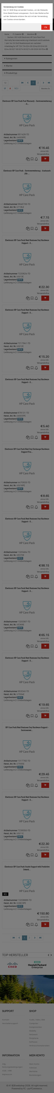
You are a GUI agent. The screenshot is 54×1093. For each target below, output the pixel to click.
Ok (45, 27)
